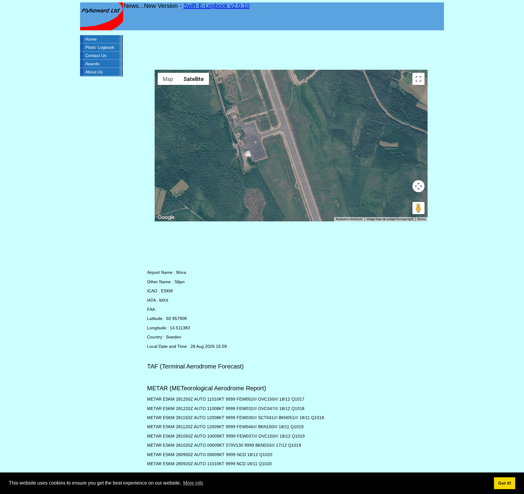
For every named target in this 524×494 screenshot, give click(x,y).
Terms (421, 219)
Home (91, 39)
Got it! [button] (504, 483)
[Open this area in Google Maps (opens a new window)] (166, 217)
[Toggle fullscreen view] (418, 79)
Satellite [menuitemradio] (193, 79)
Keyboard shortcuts (349, 219)
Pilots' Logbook (99, 47)
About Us (94, 71)
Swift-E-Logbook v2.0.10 (216, 5)
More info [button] (193, 483)
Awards (92, 63)
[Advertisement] (291, 50)
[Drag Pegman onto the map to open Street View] (418, 208)
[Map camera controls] (418, 186)
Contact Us (95, 55)
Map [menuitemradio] (168, 79)
